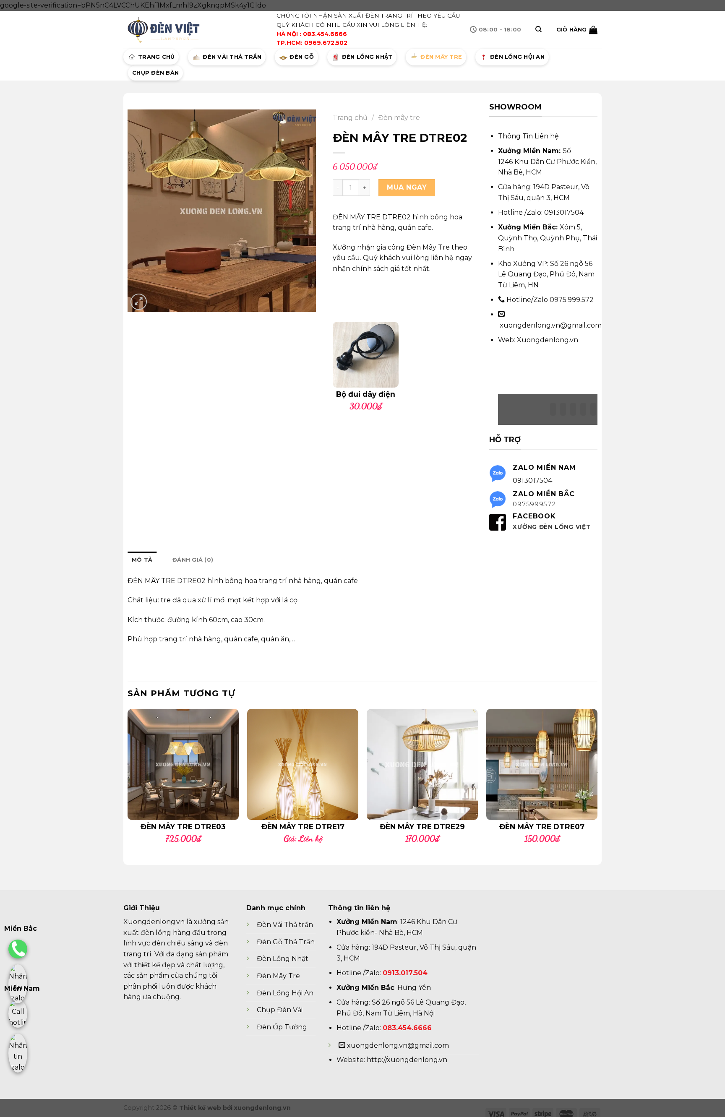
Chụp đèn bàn (155, 73)
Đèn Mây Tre (278, 976)
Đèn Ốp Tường (282, 1027)
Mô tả (142, 560)
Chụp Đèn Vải (280, 1010)
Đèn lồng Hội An (517, 57)
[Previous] (128, 779)
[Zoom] (138, 302)
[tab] (142, 560)
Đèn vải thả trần (232, 57)
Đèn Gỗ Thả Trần (286, 942)
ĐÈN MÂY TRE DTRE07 (541, 826)
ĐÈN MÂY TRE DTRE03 (183, 826)
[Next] (597, 779)
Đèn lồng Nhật (367, 57)
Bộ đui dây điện (365, 394)
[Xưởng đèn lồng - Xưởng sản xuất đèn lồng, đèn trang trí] (165, 30)
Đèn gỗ (301, 57)
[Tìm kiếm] (538, 29)
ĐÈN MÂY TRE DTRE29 (422, 826)
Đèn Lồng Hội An (285, 993)
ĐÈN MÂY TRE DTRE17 (302, 826)
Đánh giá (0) (192, 560)
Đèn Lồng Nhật (282, 959)
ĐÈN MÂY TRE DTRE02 (167, 581)
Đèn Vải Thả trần (285, 925)
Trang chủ (156, 57)
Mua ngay (407, 187)
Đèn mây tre (441, 57)
